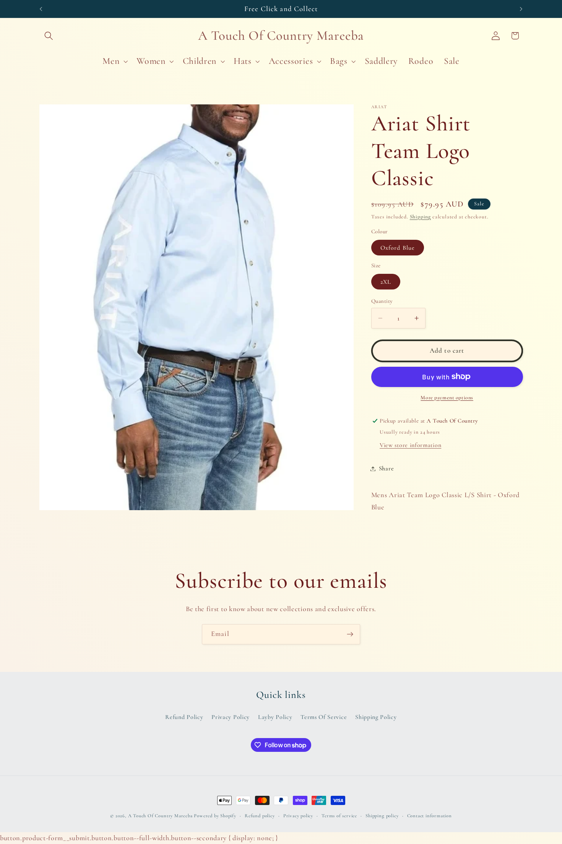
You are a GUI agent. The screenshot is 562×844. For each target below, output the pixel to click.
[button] (49, 36)
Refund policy (260, 816)
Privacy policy (298, 816)
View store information (410, 445)
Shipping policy (381, 816)
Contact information (429, 816)
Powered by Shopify (215, 816)
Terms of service (339, 816)
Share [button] (386, 468)
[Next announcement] (521, 8)
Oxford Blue (397, 248)
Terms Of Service (323, 717)
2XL (385, 282)
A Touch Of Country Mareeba (160, 816)
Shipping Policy (375, 717)
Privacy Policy (230, 717)
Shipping (420, 216)
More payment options (447, 397)
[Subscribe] (350, 634)
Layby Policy (275, 717)
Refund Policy (184, 717)
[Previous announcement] (40, 8)
